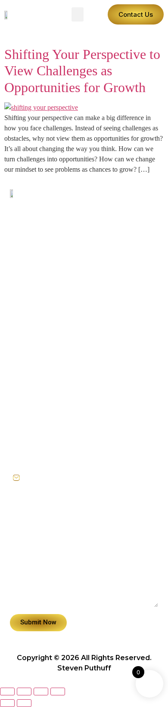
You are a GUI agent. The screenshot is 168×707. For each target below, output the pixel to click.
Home (20, 335)
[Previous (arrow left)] (7, 703)
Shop (18, 395)
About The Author (40, 355)
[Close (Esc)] (57, 691)
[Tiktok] (36, 291)
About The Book (37, 375)
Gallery (22, 434)
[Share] (41, 691)
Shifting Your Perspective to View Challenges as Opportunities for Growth (82, 70)
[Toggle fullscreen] (24, 691)
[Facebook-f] (17, 291)
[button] (78, 14)
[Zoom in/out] (7, 691)
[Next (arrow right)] (24, 703)
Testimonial (29, 415)
